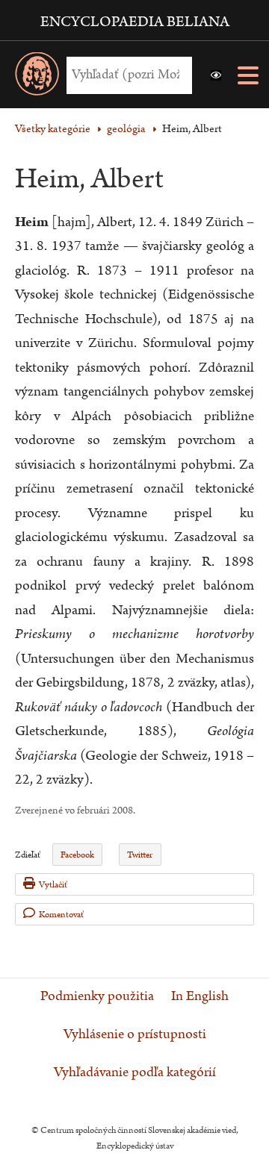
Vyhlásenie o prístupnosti (135, 1034)
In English (200, 996)
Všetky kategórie (52, 129)
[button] (216, 75)
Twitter (139, 855)
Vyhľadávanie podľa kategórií (135, 1072)
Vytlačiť (53, 884)
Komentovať (61, 914)
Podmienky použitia (97, 996)
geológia (126, 129)
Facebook (77, 855)
